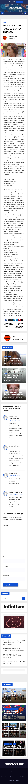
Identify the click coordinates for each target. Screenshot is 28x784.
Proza (9, 356)
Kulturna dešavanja (13, 708)
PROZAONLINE (14, 7)
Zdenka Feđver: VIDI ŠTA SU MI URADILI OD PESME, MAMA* (14, 394)
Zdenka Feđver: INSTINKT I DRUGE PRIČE (19, 326)
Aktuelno (24, 776)
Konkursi (11, 776)
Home (2, 776)
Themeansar (15, 773)
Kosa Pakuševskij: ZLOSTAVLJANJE (12, 360)
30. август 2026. (10, 698)
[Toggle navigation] (13, 13)
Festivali (6, 691)
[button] (22, 13)
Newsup (24, 771)
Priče (4, 22)
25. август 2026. (10, 733)
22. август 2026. (10, 750)
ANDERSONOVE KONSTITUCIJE (11, 376)
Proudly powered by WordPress (10, 771)
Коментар (6, 525)
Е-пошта (6, 566)
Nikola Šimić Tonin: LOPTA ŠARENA (9, 325)
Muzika (15, 776)
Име (4, 557)
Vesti (20, 776)
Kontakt (17, 780)
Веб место (6, 575)
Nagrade (11, 780)
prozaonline (13, 36)
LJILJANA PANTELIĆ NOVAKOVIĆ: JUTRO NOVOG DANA (12, 655)
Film (11, 691)
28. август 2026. (10, 715)
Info (14, 691)
